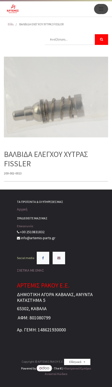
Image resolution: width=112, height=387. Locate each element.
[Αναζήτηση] (101, 39)
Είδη (11, 24)
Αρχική (22, 209)
